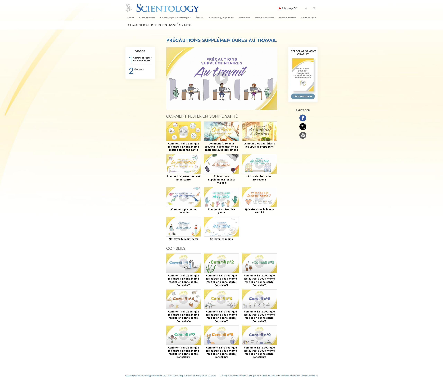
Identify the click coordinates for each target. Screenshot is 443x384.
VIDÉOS (140, 51)
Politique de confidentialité (233, 375)
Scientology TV (289, 8)
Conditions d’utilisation (289, 375)
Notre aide (244, 17)
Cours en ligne (308, 17)
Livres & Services (287, 17)
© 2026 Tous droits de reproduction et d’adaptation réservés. (170, 375)
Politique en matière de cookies (263, 375)
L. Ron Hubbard (147, 17)
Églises (199, 17)
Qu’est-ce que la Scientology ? (175, 17)
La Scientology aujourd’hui (221, 17)
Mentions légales (310, 375)
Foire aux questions (264, 17)
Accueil (130, 17)
